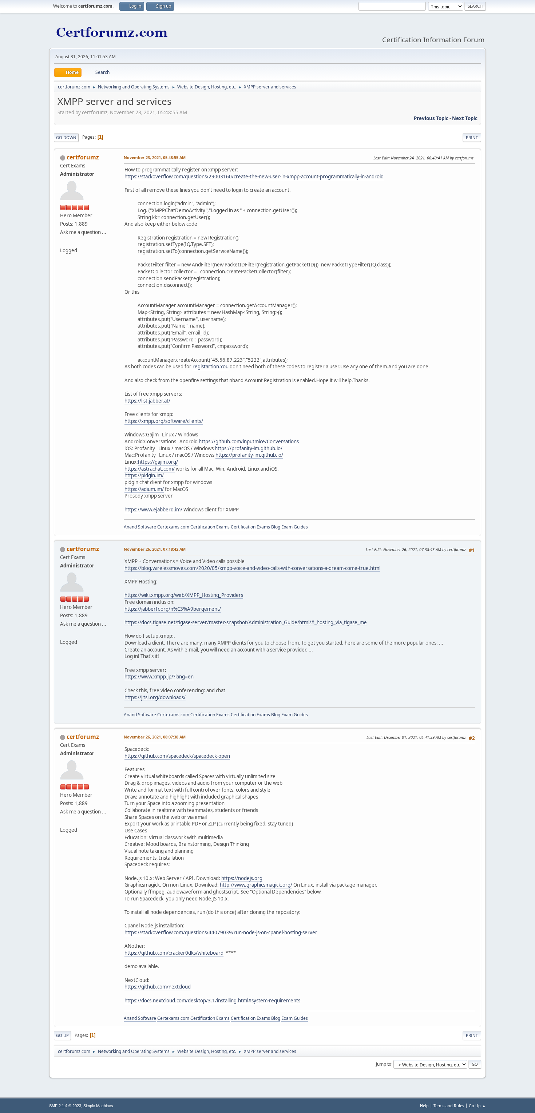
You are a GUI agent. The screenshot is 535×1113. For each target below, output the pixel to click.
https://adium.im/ (144, 489)
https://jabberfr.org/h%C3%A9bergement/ (172, 609)
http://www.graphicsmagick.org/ (256, 885)
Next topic (464, 118)
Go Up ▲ (477, 1105)
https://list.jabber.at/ (147, 400)
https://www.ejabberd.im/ (153, 509)
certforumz (83, 157)
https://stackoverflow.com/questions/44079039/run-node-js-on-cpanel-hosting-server (220, 932)
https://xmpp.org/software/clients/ (163, 421)
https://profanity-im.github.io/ (248, 448)
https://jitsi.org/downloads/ (155, 697)
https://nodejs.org (241, 878)
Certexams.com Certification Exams (193, 527)
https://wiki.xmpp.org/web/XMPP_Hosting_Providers (183, 595)
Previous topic (431, 118)
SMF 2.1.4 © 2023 (65, 1106)
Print (472, 137)
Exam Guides (294, 527)
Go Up (62, 1035)
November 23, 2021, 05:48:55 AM (155, 157)
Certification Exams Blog (255, 527)
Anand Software (140, 527)
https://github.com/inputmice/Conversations (249, 441)
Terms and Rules (448, 1105)
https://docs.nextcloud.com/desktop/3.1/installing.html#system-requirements (212, 1000)
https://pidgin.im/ (144, 475)
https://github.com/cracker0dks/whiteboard (173, 953)
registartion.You (211, 366)
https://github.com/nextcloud (157, 986)
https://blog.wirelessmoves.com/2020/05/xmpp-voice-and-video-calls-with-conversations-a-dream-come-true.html (252, 568)
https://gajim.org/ (158, 462)
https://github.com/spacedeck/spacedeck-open (177, 756)
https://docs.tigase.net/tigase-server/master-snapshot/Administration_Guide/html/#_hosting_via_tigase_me (245, 622)
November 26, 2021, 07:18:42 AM (155, 549)
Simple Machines (98, 1106)
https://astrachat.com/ (149, 469)
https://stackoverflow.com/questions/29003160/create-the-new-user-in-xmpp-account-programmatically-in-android (254, 176)
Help (424, 1105)
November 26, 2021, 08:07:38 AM (155, 737)
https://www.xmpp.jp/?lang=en (159, 676)
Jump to (383, 1064)
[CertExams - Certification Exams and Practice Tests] (63, 241)
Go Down (66, 137)
